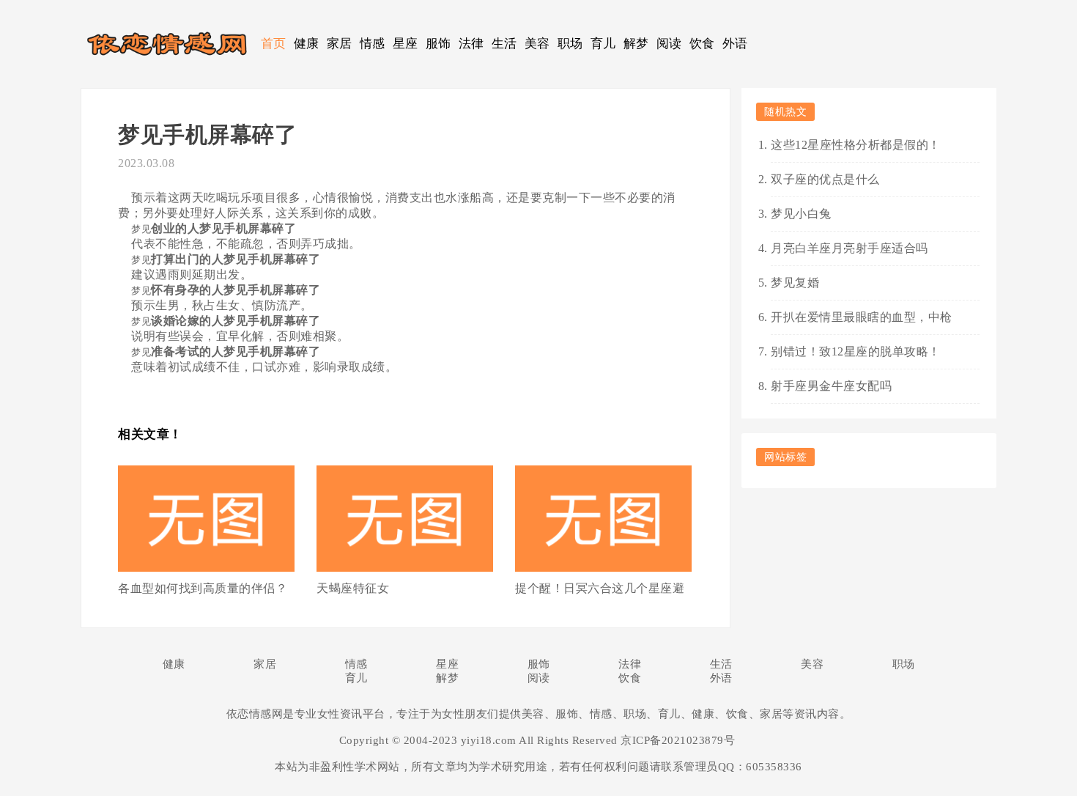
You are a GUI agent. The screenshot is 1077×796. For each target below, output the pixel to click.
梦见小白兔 (801, 213)
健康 (306, 44)
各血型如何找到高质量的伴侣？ (202, 588)
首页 (273, 44)
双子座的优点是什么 (825, 179)
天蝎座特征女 (353, 588)
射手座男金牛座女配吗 (831, 386)
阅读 (669, 44)
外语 (735, 44)
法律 (471, 44)
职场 (570, 44)
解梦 (636, 44)
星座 (405, 44)
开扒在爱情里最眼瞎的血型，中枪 (861, 317)
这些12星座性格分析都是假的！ (856, 145)
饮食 (702, 44)
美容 (537, 44)
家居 (339, 44)
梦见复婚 (795, 282)
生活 (504, 44)
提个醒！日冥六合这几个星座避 (599, 588)
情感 (372, 44)
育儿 (603, 44)
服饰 (438, 44)
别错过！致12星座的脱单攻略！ (856, 351)
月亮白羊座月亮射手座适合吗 (849, 248)
